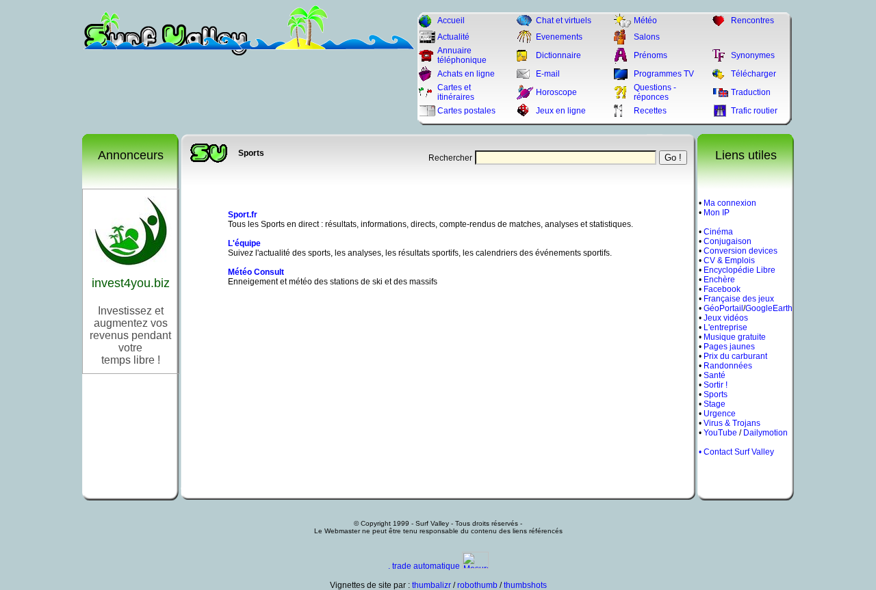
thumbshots (525, 585)
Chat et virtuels (563, 20)
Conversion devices (740, 251)
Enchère (719, 279)
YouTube (720, 433)
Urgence (720, 413)
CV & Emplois (729, 260)
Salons (647, 37)
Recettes (650, 111)
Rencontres (752, 20)
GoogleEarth (769, 308)
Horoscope (556, 92)
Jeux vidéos (726, 318)
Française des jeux (739, 299)
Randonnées (728, 366)
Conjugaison (727, 241)
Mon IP (717, 212)
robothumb (477, 585)
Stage (714, 404)
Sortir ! (715, 385)
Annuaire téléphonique (462, 55)
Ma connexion (730, 203)
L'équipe (244, 243)
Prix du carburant (735, 356)
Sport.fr (242, 214)
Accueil (451, 20)
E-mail (548, 74)
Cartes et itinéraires (455, 92)
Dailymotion (765, 433)
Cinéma (718, 232)
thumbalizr (431, 585)
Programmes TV (664, 74)
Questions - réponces (655, 92)
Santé (714, 375)
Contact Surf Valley (739, 452)
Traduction (751, 92)
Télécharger (753, 74)
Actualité (453, 37)
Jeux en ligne (561, 111)
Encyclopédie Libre (739, 270)
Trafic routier (754, 111)
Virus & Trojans (732, 423)
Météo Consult (256, 272)
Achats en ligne (466, 74)
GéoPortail (723, 308)
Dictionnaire (558, 55)
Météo (645, 20)
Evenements (559, 37)
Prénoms (650, 55)
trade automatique (426, 566)
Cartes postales (466, 111)
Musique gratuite (735, 337)
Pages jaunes (729, 346)
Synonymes (753, 55)
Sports (715, 394)
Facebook (722, 289)
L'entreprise (725, 327)
